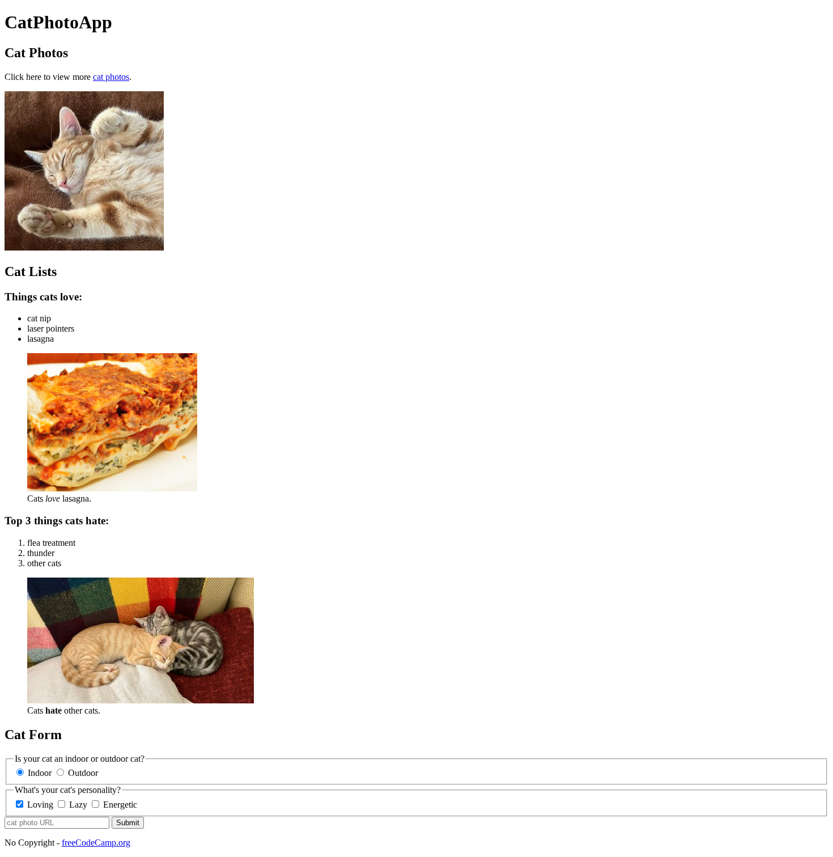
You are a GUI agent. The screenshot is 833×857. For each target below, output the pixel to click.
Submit (127, 822)
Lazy (78, 804)
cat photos (111, 77)
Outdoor (82, 773)
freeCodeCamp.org (96, 842)
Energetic (120, 804)
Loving (40, 804)
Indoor (39, 773)
